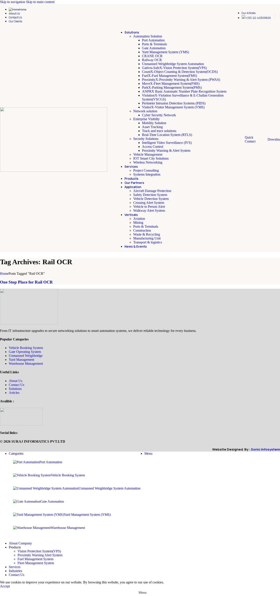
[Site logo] (53, 170)
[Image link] (29, 323)
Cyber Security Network (159, 115)
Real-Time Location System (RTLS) (167, 135)
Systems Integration (146, 174)
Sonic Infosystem (265, 449)
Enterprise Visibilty (146, 119)
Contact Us (16, 385)
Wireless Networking (147, 162)
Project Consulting (146, 170)
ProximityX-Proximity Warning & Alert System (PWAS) (181, 79)
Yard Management (21, 359)
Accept (5, 586)
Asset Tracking (152, 127)
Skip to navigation (13, 2)
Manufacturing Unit (147, 238)
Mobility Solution (154, 123)
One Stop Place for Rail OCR (26, 282)
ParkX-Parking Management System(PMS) (172, 87)
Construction (142, 230)
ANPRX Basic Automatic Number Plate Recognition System (184, 91)
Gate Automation (154, 48)
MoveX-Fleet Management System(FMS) (171, 83)
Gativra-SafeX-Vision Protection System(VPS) (174, 68)
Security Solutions (145, 139)
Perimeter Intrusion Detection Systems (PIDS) (173, 103)
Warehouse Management (26, 363)
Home (4, 273)
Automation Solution (147, 36)
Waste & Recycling (146, 234)
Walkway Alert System (149, 210)
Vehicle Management (147, 154)
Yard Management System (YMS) (165, 52)
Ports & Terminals (154, 44)
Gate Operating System (25, 352)
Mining (138, 222)
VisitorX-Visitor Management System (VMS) (173, 107)
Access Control (152, 146)
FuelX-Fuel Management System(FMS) (169, 75)
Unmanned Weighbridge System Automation (173, 64)
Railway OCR (152, 60)
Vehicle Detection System (151, 199)
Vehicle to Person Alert (149, 206)
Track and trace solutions (159, 131)
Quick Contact (250, 139)
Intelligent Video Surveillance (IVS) (167, 142)
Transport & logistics (147, 242)
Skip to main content (40, 2)
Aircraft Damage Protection (152, 191)
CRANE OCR (152, 56)
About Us (15, 381)
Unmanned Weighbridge (26, 355)
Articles (14, 392)
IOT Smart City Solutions (151, 158)
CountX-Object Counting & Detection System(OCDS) (180, 72)
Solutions (15, 389)
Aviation (139, 218)
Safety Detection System (150, 195)
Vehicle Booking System (26, 348)
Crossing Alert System (148, 202)
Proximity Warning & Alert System (166, 150)
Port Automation (153, 40)
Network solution (145, 111)
